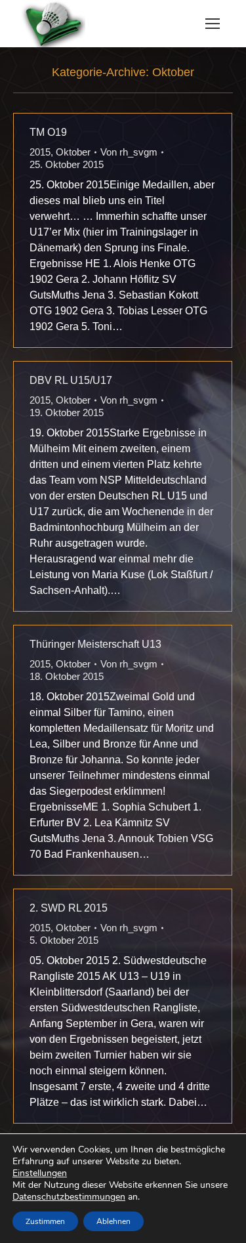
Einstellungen (39, 1173)
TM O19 (48, 132)
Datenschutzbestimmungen (68, 1196)
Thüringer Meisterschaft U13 (95, 644)
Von (128, 152)
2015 (40, 152)
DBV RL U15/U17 (71, 380)
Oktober (73, 152)
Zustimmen (45, 1221)
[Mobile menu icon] (212, 23)
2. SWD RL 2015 (69, 908)
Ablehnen (113, 1221)
